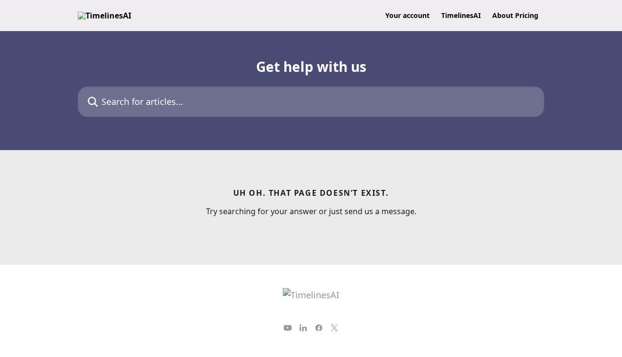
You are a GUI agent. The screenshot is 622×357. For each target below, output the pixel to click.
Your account (407, 15)
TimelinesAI (461, 15)
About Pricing (515, 15)
